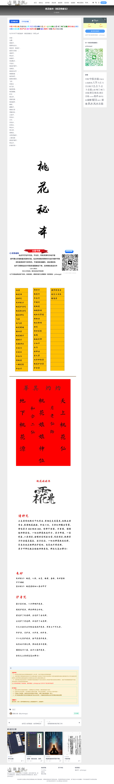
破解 (89, 99)
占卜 (98, 86)
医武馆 (66, 3)
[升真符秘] (72, 743)
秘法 (14, 709)
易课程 (81, 3)
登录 (104, 2)
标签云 (41, 3)
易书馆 (47, 3)
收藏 (77, 713)
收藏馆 (73, 3)
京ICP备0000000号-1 (52, 781)
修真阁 (60, 3)
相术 (96, 96)
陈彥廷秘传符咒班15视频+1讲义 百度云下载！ (53, 759)
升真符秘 (67, 759)
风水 (90, 103)
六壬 (100, 82)
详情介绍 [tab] (15, 21)
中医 (87, 79)
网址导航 (43, 774)
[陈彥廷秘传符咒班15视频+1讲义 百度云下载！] (54, 743)
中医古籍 (94, 78)
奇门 (98, 89)
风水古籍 (98, 103)
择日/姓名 (94, 92)
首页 (35, 3)
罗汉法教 (11, 759)
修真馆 (89, 83)
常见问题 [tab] (26, 21)
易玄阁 (54, 3)
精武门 (99, 100)
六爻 (93, 86)
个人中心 (43, 770)
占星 (94, 90)
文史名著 (91, 96)
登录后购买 (96, 31)
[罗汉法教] (16, 743)
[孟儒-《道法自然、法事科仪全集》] (35, 743)
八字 (95, 82)
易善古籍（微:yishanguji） (21, 713)
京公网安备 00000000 (62, 781)
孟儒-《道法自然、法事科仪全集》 (34, 759)
